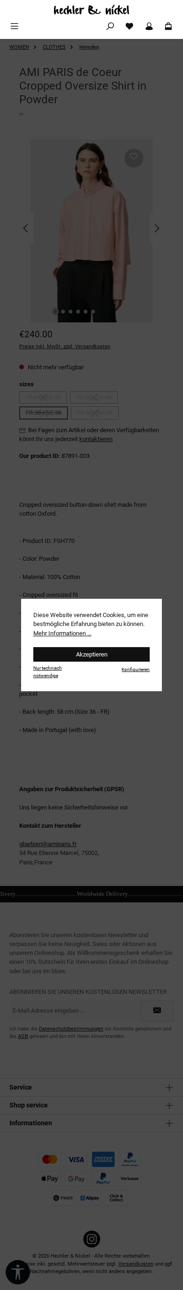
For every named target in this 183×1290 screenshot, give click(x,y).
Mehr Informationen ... (62, 633)
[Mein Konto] (149, 26)
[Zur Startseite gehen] (91, 10)
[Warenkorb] (168, 26)
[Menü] (14, 26)
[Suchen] (110, 26)
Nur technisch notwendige (47, 671)
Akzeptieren (91, 654)
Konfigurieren (136, 669)
